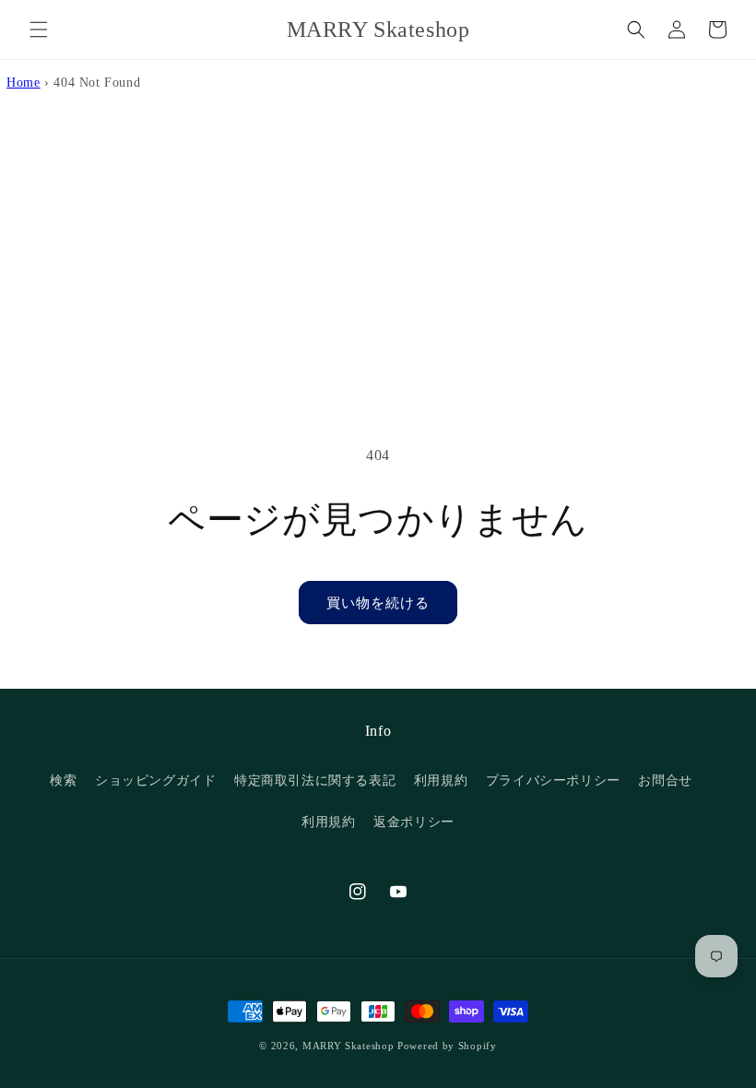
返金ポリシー (414, 822)
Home (23, 82)
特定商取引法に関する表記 (315, 780)
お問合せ (664, 780)
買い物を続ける (378, 603)
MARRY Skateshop (348, 1045)
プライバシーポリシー (553, 780)
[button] (38, 29)
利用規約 (440, 780)
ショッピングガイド (155, 780)
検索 (63, 780)
